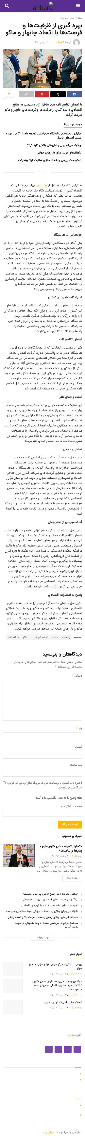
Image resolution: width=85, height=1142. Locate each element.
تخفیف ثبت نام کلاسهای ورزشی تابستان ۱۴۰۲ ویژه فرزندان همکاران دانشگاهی (45, 1107)
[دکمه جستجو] (7, 6)
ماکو (25, 637)
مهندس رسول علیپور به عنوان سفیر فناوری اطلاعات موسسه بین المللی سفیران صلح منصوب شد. (56, 985)
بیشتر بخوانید (42, 937)
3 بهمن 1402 (41, 42)
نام (79, 728)
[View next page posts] (39, 172)
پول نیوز (42, 185)
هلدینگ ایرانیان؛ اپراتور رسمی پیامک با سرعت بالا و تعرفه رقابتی (43, 917)
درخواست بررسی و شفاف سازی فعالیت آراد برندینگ (49, 160)
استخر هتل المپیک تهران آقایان (62, 1002)
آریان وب (48, 1132)
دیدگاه (76, 675)
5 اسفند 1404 (61, 856)
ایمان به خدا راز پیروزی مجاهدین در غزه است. (51, 1073)
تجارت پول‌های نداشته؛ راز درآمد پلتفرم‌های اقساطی (49, 905)
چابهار (55, 637)
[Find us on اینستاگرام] (58, 1049)
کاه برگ (60, 42)
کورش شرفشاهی (39, 637)
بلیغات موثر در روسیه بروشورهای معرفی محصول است (47, 1079)
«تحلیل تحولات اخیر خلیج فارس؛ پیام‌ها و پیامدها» (61, 848)
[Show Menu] (78, 6)
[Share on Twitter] (58, 94)
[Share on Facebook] (74, 94)
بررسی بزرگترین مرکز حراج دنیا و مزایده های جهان (55, 966)
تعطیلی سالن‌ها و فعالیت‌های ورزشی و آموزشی (51, 1114)
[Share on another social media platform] (26, 94)
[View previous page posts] (46, 172)
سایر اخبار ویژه (67, 18)
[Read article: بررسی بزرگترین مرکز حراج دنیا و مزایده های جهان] (13, 969)
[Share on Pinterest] (42, 94)
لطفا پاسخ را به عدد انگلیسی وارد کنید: (58, 797)
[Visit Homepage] (43, 6)
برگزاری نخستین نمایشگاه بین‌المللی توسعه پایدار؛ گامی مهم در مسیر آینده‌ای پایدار (43, 135)
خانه (80, 18)
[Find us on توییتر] (68, 1049)
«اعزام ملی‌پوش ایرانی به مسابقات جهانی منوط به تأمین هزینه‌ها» (42, 911)
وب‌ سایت (76, 765)
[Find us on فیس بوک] (77, 1049)
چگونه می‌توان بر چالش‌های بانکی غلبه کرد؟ (54, 145)
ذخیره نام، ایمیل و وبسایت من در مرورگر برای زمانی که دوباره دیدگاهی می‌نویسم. (44, 785)
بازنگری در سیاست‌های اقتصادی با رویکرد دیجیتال (50, 899)
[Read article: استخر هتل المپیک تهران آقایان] (13, 1007)
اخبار (8, 848)
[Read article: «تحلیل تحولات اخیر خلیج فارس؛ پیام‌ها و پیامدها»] (19, 855)
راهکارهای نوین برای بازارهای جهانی (59, 152)
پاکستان (66, 637)
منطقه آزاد (13, 637)
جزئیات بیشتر (70, 877)
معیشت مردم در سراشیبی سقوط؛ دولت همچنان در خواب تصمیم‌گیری (46, 925)
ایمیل (77, 746)
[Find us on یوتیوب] (49, 1049)
